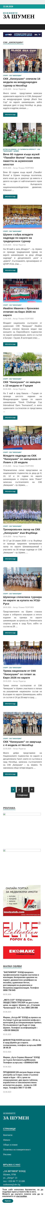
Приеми (8, 1201)
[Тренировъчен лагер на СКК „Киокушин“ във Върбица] (22, 512)
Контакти (7, 1135)
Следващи (22, 795)
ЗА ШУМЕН (18, 17)
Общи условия (10, 1144)
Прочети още (9, 114)
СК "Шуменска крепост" (27, 149)
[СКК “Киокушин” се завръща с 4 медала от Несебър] (22, 724)
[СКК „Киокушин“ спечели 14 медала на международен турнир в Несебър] (22, 61)
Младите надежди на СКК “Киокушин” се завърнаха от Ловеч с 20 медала (22, 459)
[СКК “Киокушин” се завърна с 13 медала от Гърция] (22, 364)
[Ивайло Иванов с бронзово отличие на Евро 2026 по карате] (22, 290)
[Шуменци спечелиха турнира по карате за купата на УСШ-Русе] (22, 579)
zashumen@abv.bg (11, 1184)
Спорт (5, 75)
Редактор (22, 89)
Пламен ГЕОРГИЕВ (26, 168)
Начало (6, 1140)
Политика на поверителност (17, 1149)
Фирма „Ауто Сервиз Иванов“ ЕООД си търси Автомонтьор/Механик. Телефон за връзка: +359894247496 (21, 1060)
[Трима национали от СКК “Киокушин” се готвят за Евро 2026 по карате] (22, 653)
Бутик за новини (9, 149)
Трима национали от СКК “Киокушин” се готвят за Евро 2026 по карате (19, 674)
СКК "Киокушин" (15, 75)
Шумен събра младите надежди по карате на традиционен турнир (18, 238)
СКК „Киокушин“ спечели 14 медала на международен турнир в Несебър (21, 82)
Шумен (16, 151)
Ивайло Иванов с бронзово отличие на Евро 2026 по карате (21, 312)
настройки (21, 1196)
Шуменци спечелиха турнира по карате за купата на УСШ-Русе (22, 600)
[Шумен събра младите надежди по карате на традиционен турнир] (22, 217)
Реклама (7, 1154)
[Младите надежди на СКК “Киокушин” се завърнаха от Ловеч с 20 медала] (22, 438)
